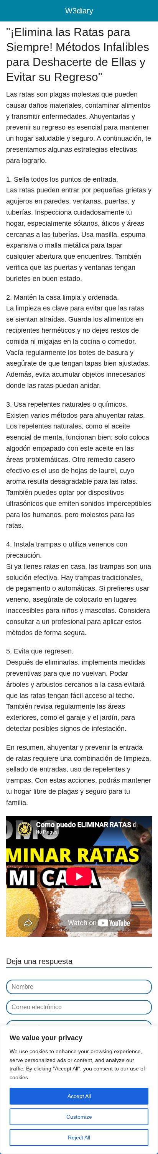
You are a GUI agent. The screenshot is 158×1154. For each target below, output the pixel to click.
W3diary (79, 11)
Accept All (79, 1096)
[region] (79, 1089)
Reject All (79, 1137)
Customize (79, 1117)
